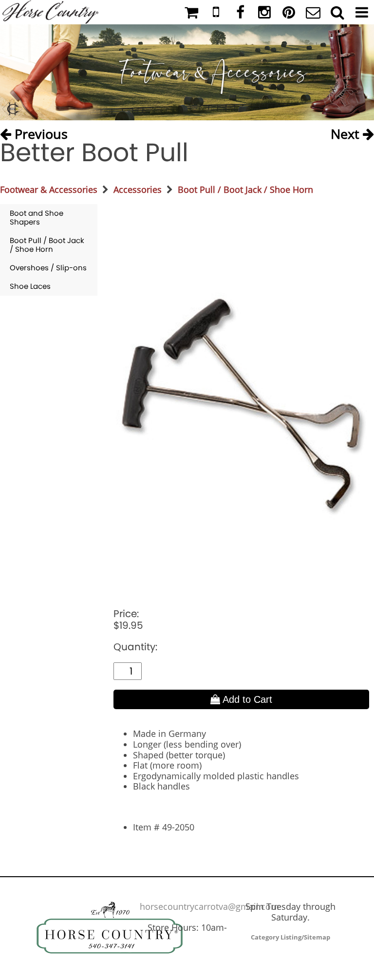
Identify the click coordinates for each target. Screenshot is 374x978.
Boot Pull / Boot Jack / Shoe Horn (245, 189)
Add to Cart (246, 699)
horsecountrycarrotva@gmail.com (209, 906)
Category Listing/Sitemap (290, 937)
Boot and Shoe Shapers (36, 217)
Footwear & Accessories (48, 189)
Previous (39, 131)
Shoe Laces (30, 286)
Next (347, 131)
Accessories (137, 189)
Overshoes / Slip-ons (48, 268)
